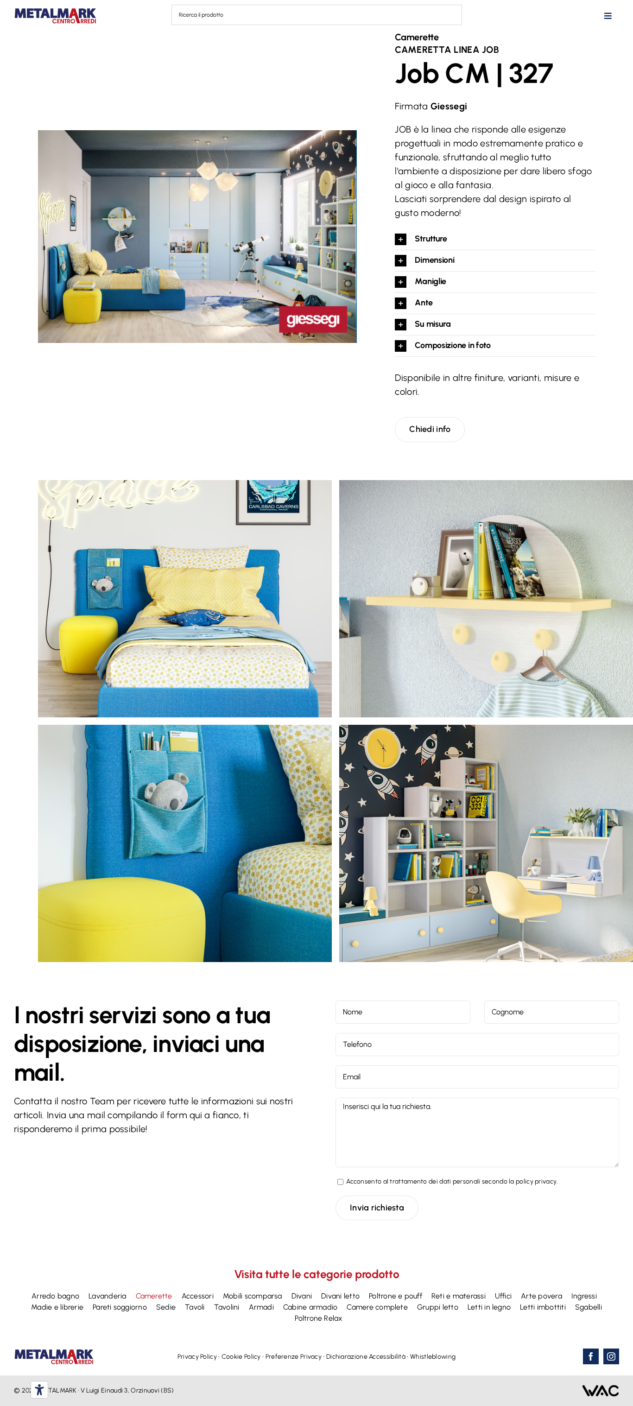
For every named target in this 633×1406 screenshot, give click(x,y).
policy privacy (536, 1181)
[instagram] (611, 1356)
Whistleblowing (433, 1357)
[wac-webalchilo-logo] (600, 1389)
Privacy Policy (197, 1357)
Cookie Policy (241, 1357)
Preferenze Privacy (294, 1357)
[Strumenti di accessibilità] (39, 1390)
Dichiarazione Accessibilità (365, 1357)
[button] (495, 239)
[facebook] (591, 1356)
